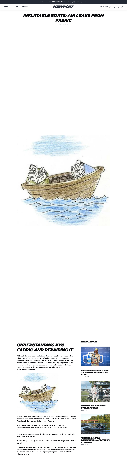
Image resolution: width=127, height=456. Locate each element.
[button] (7, 7)
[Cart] (122, 6)
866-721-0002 (104, 6)
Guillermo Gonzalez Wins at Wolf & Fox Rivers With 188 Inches (95, 372)
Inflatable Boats (44, 356)
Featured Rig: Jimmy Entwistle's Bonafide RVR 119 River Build (95, 440)
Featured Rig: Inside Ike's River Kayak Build (93, 407)
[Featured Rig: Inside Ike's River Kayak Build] (95, 391)
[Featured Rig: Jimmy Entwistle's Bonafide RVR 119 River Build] (95, 424)
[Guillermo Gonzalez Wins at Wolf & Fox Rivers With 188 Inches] (95, 356)
